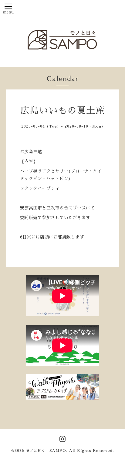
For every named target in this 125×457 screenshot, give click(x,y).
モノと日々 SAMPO (46, 450)
